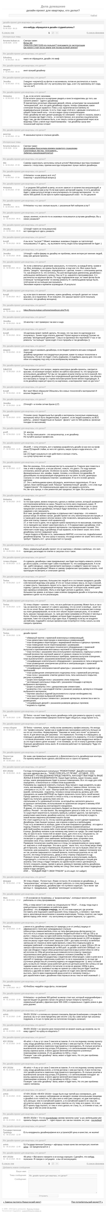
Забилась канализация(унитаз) (38, 153)
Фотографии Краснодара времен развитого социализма (50, 148)
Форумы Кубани (33, 1209)
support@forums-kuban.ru (31, 1211)
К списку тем (8, 33)
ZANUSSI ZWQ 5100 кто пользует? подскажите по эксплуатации (54, 45)
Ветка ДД (28, 43)
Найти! (94, 15)
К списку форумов (95, 33)
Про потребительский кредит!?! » (87, 1202)
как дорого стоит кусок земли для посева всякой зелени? (51, 48)
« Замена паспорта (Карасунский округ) (22, 1202)
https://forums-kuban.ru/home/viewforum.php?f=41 (46, 310)
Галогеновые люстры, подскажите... (41, 151)
